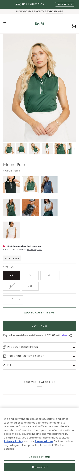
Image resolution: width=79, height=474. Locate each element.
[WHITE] (50, 208)
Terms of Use (44, 441)
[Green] (31, 185)
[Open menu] (9, 23)
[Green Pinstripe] (12, 208)
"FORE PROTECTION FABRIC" (25, 356)
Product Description (22, 347)
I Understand (40, 467)
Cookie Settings (39, 456)
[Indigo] (50, 185)
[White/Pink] (11, 231)
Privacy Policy (13, 441)
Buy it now (39, 325)
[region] (39, 441)
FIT (9, 365)
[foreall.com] (39, 23)
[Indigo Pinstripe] (31, 208)
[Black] (12, 185)
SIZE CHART (12, 258)
